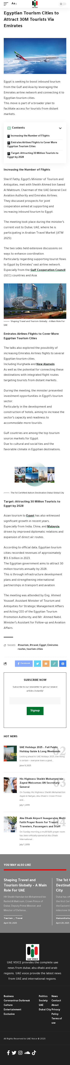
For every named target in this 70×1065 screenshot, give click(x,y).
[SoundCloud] (27, 1053)
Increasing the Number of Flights (30, 136)
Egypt (30, 516)
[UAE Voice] (35, 4)
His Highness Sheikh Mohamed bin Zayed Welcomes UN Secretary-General (41, 783)
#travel (34, 645)
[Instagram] (20, 1053)
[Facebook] (8, 1053)
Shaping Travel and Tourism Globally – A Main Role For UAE (25, 886)
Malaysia (53, 526)
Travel (18, 919)
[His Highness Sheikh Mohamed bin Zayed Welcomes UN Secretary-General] (10, 785)
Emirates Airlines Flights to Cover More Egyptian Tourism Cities (32, 145)
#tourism (23, 645)
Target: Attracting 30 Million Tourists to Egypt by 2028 (32, 155)
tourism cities (35, 649)
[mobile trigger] (7, 4)
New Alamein (45, 364)
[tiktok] (34, 1053)
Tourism (8, 919)
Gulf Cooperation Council (47, 270)
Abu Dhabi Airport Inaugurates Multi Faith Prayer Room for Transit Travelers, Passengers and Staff (43, 822)
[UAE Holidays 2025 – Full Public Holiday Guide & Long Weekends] (10, 753)
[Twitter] (14, 1053)
